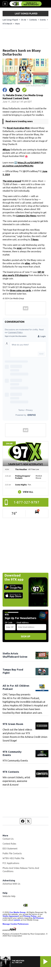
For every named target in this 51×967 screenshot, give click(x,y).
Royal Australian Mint (18, 128)
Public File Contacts (12, 853)
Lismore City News (26, 215)
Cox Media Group (17, 912)
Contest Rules (9, 843)
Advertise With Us (11, 884)
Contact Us (8, 839)
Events (43, 20)
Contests (33, 20)
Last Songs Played (10, 20)
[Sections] (5, 4)
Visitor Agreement (11, 916)
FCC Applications (11, 863)
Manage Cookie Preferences (16, 924)
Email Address (23, 622)
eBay (27, 263)
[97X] (25, 3)
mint (19, 248)
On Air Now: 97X (25, 461)
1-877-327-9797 (26, 502)
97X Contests (11, 771)
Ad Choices (38, 918)
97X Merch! (7, 24)
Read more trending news (19, 121)
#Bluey (6, 149)
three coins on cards (20, 290)
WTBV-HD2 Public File (13, 858)
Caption (40, 81)
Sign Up (25, 636)
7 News (34, 239)
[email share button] (18, 90)
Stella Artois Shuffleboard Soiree (15, 655)
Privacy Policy (29, 916)
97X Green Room (13, 723)
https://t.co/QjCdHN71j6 (30, 162)
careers (17, 920)
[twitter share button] (11, 90)
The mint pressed (12, 181)
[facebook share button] (5, 90)
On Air (23, 20)
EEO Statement (10, 848)
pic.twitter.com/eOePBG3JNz (18, 166)
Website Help (9, 896)
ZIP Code (8, 622)
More (17, 24)
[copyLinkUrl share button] (24, 90)
